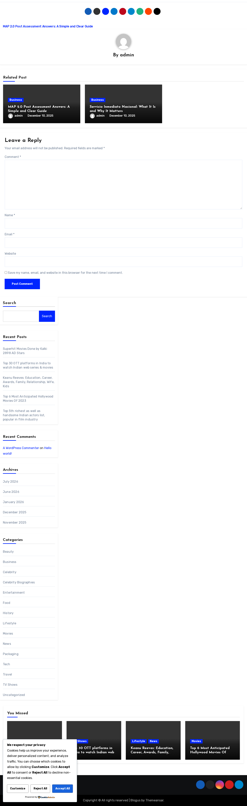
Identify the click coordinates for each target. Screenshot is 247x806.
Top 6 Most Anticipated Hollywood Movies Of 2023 (210, 752)
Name (10, 215)
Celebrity (9, 572)
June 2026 (11, 492)
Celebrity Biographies (19, 582)
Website (10, 253)
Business (15, 100)
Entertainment (14, 592)
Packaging (11, 654)
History (8, 613)
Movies (8, 633)
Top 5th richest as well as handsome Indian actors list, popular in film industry (24, 415)
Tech (6, 664)
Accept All (62, 788)
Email (9, 234)
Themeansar (154, 800)
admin (127, 55)
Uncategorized (14, 695)
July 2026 (10, 481)
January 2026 (13, 502)
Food (6, 603)
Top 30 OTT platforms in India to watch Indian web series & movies (92, 752)
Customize (17, 788)
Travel (7, 674)
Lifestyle (9, 623)
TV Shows (10, 684)
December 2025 (14, 512)
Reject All (40, 788)
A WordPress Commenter (21, 448)
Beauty (8, 551)
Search (9, 303)
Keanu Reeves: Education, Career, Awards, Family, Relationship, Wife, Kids (28, 382)
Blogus (135, 800)
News (7, 644)
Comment (13, 157)
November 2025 (14, 522)
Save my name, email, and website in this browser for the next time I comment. (65, 273)
